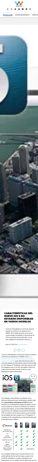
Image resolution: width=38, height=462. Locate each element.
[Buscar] (30, 9)
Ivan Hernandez (23, 344)
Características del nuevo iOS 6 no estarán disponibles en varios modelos (18, 317)
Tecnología (8, 15)
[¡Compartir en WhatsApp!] (23, 350)
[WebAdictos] (19, 4)
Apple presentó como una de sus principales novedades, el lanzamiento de (17, 359)
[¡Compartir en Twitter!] (19, 350)
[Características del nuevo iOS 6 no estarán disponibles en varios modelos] (19, 175)
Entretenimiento (22, 15)
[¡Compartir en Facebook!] (15, 350)
